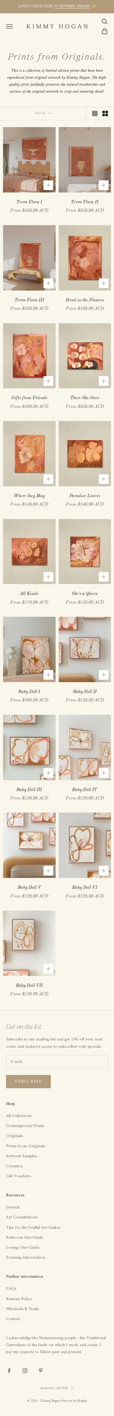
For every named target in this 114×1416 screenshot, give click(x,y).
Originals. (15, 1136)
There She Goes (84, 398)
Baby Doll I (29, 692)
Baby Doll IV (84, 790)
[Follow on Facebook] (9, 1371)
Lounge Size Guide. (23, 1247)
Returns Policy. (19, 1299)
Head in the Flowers (85, 300)
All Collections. (19, 1116)
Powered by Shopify (74, 1401)
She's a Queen (85, 594)
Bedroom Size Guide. (25, 1237)
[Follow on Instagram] (25, 1371)
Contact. (13, 1319)
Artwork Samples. (22, 1156)
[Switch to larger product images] (95, 113)
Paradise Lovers (84, 496)
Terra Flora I (29, 202)
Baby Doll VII (29, 986)
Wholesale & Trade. (23, 1309)
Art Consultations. (22, 1217)
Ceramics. (15, 1166)
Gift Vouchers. (19, 1176)
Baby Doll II (85, 692)
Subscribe (28, 1081)
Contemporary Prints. (25, 1126)
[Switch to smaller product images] (105, 113)
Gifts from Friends (29, 398)
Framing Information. (26, 1257)
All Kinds (29, 594)
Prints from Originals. (26, 1146)
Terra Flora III (29, 300)
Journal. (13, 1207)
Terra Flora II (84, 202)
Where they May (29, 496)
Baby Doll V (29, 887)
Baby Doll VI (84, 887)
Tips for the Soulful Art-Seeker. (33, 1227)
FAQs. (11, 1289)
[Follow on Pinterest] (41, 1371)
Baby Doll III (29, 790)
